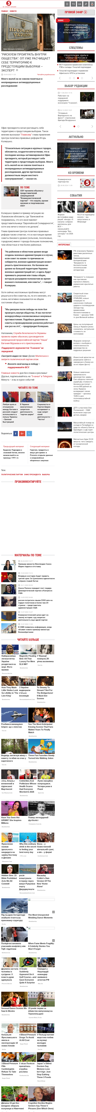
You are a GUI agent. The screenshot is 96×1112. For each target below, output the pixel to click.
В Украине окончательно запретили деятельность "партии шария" (27, 409)
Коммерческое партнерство (64, 180)
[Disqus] (28, 520)
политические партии (12, 475)
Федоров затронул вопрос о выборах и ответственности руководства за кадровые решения (82, 345)
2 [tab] (85, 42)
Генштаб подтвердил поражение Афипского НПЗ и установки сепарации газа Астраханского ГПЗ (75, 73)
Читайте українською (46, 73)
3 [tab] (78, 78)
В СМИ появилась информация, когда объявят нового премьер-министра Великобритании (35, 629)
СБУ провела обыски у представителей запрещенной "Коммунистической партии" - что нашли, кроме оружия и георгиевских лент (34, 198)
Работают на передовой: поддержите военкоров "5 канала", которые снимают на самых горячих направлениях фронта (68, 103)
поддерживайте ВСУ (18, 367)
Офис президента (32, 475)
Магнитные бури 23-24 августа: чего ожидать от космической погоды (83, 442)
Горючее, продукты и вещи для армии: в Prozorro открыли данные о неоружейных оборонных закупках (41, 455)
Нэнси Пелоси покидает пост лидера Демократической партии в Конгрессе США (35, 590)
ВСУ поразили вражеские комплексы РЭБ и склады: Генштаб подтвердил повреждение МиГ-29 (76, 67)
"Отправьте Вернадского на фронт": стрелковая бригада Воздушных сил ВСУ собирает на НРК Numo (67, 119)
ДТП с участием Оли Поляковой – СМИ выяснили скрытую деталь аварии (83, 411)
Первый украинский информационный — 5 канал (8, 4)
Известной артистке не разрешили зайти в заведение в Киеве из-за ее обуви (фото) (84, 361)
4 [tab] (82, 78)
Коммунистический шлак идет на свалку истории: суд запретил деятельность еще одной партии (33, 617)
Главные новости (10, 373)
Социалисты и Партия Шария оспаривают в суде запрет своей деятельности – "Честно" (44, 412)
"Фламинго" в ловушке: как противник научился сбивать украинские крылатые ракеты (84, 282)
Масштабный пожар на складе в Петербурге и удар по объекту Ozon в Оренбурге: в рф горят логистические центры (84, 427)
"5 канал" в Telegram (41, 376)
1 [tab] (66, 42)
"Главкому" (26, 134)
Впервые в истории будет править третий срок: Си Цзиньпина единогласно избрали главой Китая (36, 578)
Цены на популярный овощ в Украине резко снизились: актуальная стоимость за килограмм (84, 329)
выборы (46, 475)
